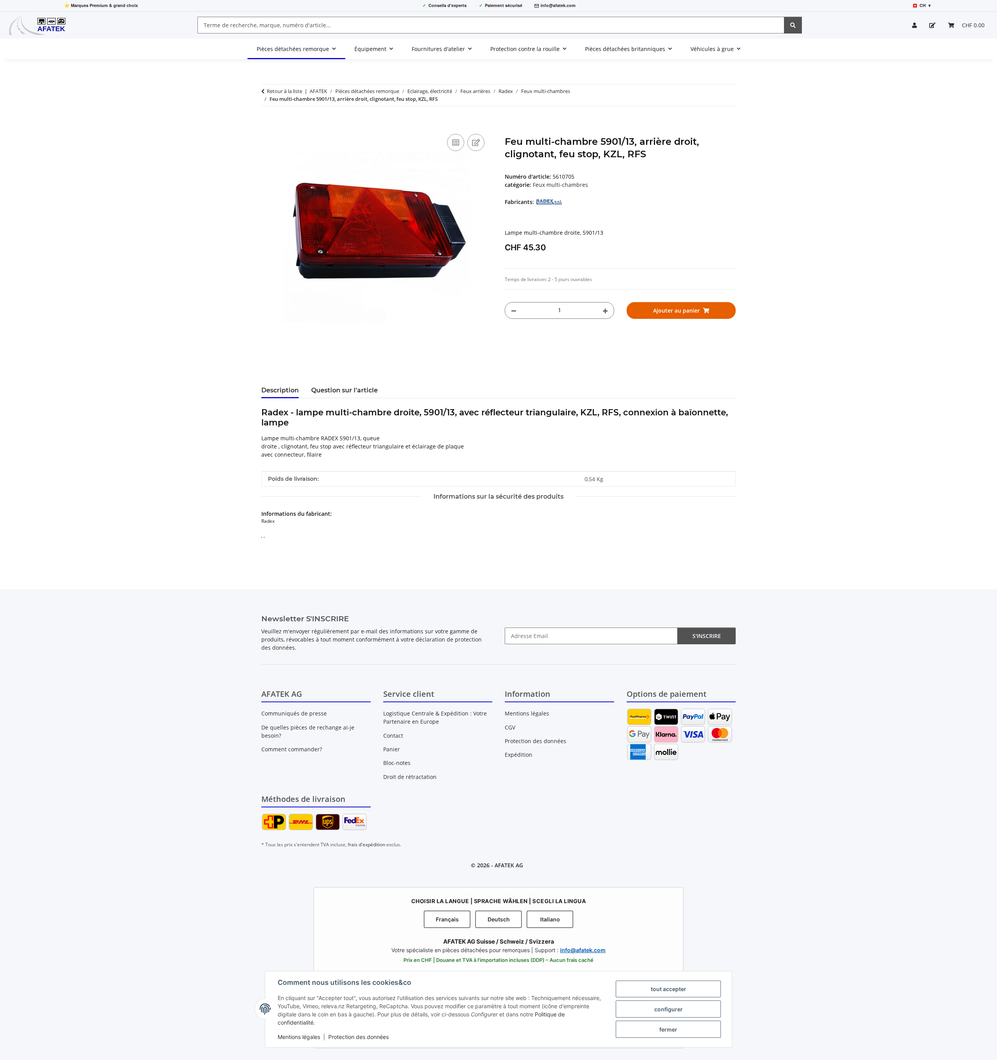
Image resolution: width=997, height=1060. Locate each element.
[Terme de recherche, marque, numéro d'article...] (793, 25)
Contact (393, 735)
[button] (914, 25)
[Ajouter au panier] (267, 123)
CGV (510, 727)
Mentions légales (299, 1037)
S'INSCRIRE (706, 636)
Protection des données (358, 1037)
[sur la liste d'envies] (475, 142)
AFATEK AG (509, 865)
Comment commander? (291, 749)
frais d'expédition (366, 844)
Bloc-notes (396, 762)
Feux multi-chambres (560, 184)
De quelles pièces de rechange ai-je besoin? (307, 731)
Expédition (518, 754)
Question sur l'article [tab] (344, 390)
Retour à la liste (284, 91)
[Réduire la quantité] (513, 310)
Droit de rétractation (410, 776)
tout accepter (668, 989)
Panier (391, 749)
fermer (668, 1029)
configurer (668, 1009)
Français (447, 919)
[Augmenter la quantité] (605, 310)
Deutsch (499, 919)
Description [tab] (280, 390)
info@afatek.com (558, 5)
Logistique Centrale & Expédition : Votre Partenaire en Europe (435, 717)
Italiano (550, 919)
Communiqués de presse (294, 713)
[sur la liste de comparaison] (455, 142)
